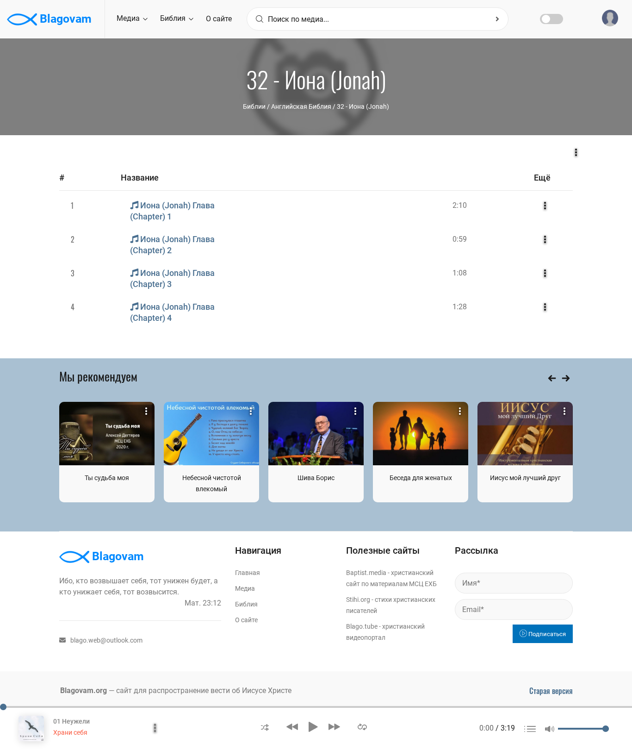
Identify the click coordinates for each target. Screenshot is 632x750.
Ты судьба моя (107, 477)
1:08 (459, 273)
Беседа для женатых (421, 477)
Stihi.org (358, 599)
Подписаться (546, 634)
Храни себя (70, 732)
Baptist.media (366, 572)
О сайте (219, 18)
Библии (254, 106)
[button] (264, 726)
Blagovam (64, 18)
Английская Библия (301, 106)
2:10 (459, 205)
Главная (247, 572)
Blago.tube (362, 626)
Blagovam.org (83, 690)
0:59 (459, 239)
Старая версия (551, 690)
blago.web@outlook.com (106, 640)
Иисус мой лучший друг (525, 477)
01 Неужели (71, 721)
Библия (173, 18)
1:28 (459, 306)
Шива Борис (316, 477)
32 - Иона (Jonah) (363, 106)
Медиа (129, 18)
